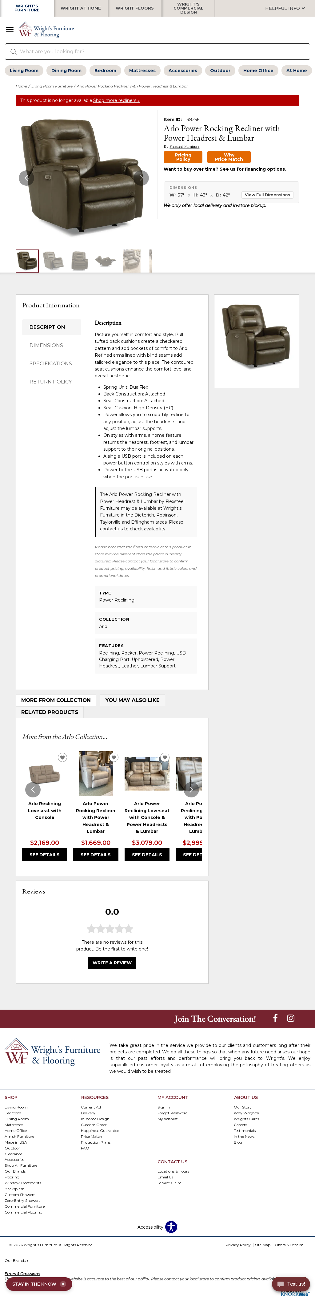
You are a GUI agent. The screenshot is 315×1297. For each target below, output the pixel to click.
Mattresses (142, 70)
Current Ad (91, 1106)
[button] (10, 30)
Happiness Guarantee (100, 1130)
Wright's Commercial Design (188, 8)
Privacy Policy (238, 1244)
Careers (240, 1124)
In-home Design (95, 1118)
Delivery (88, 1112)
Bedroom (105, 70)
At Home (296, 70)
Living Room (24, 70)
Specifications (51, 364)
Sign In (164, 1106)
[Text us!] (291, 1285)
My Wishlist (168, 1118)
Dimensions (46, 345)
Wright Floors (135, 8)
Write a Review (112, 963)
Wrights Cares (246, 1118)
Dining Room (66, 70)
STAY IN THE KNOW (38, 1284)
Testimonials (245, 1130)
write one (137, 949)
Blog (238, 1142)
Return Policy (51, 382)
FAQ (85, 1147)
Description (47, 327)
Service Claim (169, 1183)
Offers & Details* (289, 1244)
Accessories (183, 70)
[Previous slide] (33, 789)
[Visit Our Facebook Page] (275, 1018)
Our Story (243, 1106)
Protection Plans (95, 1142)
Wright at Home (81, 8)
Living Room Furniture (52, 86)
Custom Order (94, 1124)
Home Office (258, 70)
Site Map (262, 1244)
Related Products (49, 712)
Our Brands (17, 1260)
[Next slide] (191, 789)
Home (21, 86)
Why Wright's (246, 1112)
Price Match (91, 1136)
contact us (112, 529)
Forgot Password (173, 1112)
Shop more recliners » (116, 100)
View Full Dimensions (267, 195)
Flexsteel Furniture (184, 146)
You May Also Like (133, 700)
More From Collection (56, 700)
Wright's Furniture (27, 8)
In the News (244, 1136)
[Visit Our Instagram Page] (291, 1018)
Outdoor (220, 70)
